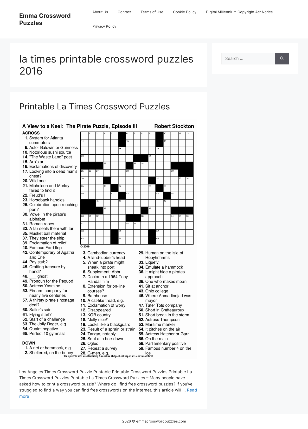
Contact (124, 12)
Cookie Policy (184, 12)
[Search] (282, 58)
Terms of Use (152, 12)
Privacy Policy (104, 26)
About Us (100, 12)
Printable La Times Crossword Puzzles (94, 106)
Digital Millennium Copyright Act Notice (239, 12)
